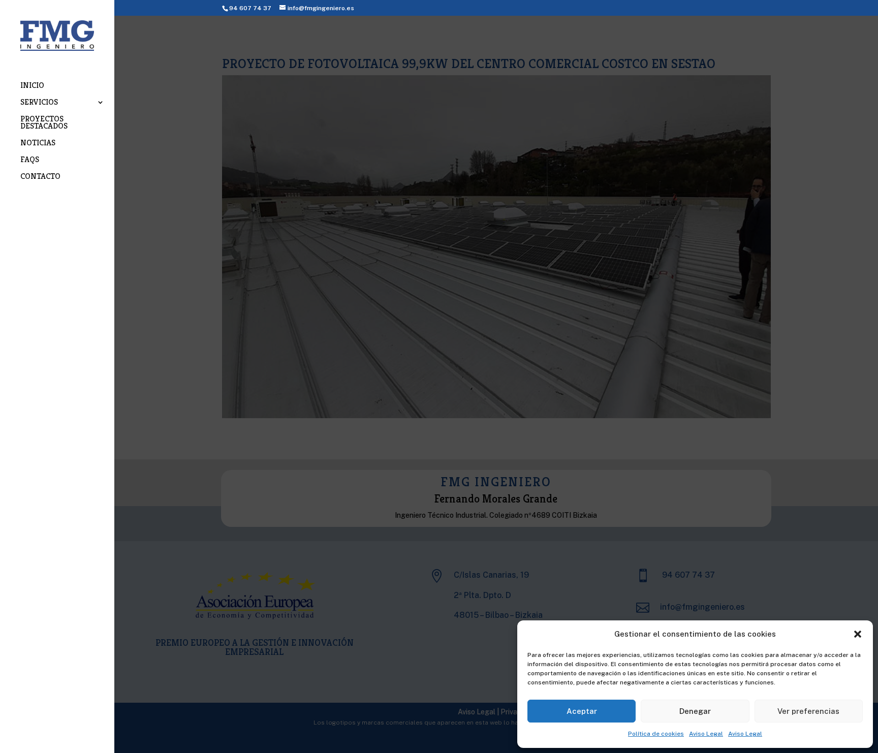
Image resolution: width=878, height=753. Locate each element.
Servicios (39, 103)
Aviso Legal (706, 733)
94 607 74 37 (250, 8)
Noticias (37, 143)
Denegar (695, 711)
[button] (858, 634)
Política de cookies (656, 733)
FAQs (29, 160)
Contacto (40, 177)
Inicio (32, 86)
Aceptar (582, 711)
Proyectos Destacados (44, 123)
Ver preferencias (808, 711)
